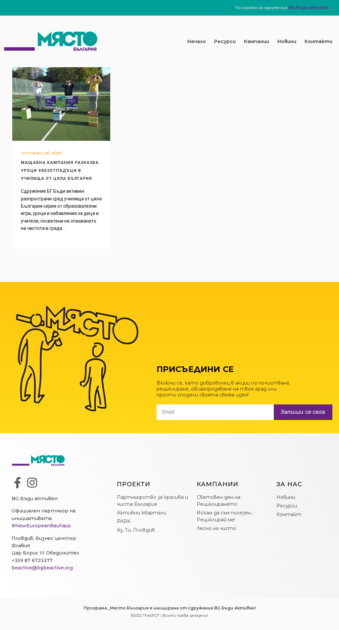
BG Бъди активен (309, 7)
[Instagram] (32, 482)
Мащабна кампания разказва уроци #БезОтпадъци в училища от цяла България (60, 170)
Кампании (256, 41)
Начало (196, 41)
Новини (286, 41)
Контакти (318, 41)
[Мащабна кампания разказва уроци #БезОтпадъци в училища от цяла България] (61, 104)
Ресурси (225, 41)
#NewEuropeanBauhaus (41, 526)
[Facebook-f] (17, 482)
